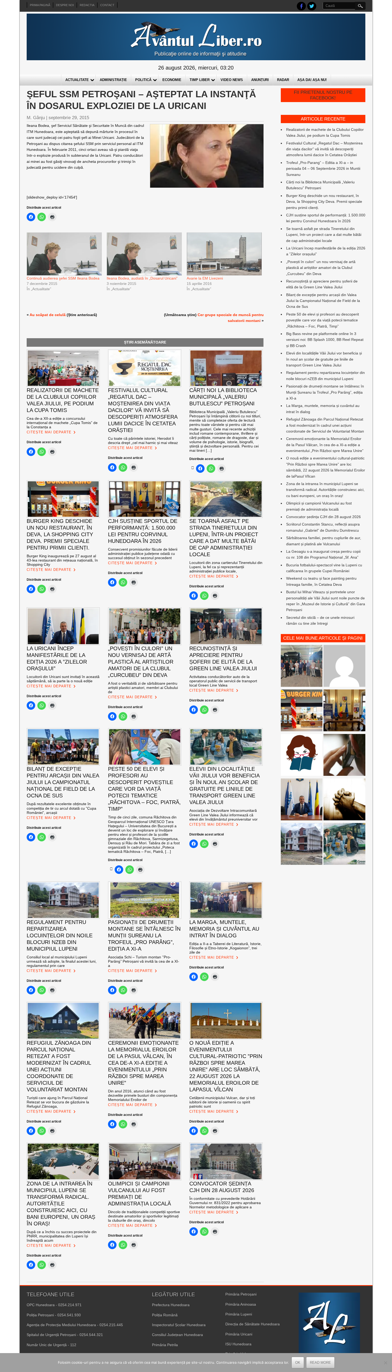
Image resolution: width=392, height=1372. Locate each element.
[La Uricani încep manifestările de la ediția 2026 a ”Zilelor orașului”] (302, 800)
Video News (232, 80)
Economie (171, 80)
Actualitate (77, 80)
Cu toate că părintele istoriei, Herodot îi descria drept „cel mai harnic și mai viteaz (143, 440)
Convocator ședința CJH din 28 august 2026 (323, 517)
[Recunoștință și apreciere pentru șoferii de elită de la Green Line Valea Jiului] (302, 666)
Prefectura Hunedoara (171, 1305)
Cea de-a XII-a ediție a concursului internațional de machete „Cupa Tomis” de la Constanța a (62, 422)
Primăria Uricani (238, 1334)
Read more (320, 1363)
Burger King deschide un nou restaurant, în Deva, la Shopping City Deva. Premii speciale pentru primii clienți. (324, 201)
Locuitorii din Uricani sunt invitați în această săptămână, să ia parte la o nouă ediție (63, 679)
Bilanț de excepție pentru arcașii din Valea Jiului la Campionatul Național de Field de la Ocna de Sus (323, 301)
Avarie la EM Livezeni (205, 278)
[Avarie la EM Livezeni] (224, 254)
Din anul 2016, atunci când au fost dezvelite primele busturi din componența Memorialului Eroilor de (142, 1095)
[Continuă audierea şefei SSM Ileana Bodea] (64, 254)
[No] (385, 1362)
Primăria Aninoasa (240, 1304)
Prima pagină (40, 5)
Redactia (87, 5)
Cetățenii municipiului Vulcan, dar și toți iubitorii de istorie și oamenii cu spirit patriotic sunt (222, 1102)
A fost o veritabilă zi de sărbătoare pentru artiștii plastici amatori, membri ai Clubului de (143, 687)
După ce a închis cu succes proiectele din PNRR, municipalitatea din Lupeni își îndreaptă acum (62, 1236)
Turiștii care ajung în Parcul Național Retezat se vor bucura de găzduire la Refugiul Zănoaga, (58, 1102)
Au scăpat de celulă (48, 315)
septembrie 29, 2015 (69, 117)
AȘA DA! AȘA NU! (312, 80)
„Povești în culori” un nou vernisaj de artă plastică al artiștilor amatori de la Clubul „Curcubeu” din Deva (320, 268)
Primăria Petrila (165, 1345)
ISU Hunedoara (238, 1344)
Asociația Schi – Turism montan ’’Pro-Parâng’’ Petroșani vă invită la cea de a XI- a (143, 961)
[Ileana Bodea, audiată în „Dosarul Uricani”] (144, 254)
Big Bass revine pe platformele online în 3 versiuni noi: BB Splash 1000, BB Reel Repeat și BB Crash (324, 340)
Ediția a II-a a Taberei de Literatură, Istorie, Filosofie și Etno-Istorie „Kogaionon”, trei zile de (225, 948)
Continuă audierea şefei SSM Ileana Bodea (63, 278)
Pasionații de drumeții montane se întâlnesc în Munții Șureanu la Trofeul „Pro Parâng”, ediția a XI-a (325, 392)
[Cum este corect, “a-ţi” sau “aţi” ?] (344, 666)
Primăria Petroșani (241, 1294)
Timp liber (200, 80)
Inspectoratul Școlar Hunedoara (179, 1325)
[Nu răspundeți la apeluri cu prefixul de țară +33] (344, 755)
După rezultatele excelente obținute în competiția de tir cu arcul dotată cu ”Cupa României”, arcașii (61, 808)
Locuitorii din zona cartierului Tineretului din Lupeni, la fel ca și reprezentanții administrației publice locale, (225, 566)
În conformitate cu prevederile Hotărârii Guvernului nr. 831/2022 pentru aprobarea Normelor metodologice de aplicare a (225, 1202)
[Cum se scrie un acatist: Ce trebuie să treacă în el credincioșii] (344, 800)
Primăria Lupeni (238, 1314)
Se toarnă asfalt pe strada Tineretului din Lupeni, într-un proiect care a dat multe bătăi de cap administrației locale (323, 235)
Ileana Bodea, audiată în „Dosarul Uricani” (142, 278)
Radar (283, 80)
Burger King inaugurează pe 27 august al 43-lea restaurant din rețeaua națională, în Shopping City (62, 560)
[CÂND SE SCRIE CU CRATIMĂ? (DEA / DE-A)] (302, 755)
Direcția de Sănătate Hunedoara (252, 1324)
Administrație (113, 80)
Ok (297, 1363)
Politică (143, 80)
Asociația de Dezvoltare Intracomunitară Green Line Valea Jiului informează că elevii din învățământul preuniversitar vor (223, 814)
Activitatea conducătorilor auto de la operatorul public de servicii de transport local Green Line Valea (223, 681)
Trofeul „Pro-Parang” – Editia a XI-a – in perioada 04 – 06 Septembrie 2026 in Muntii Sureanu (323, 168)
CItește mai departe (49, 432)
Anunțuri (260, 80)
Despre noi (65, 5)
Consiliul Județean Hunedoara (177, 1335)
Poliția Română (165, 1315)
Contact (107, 5)
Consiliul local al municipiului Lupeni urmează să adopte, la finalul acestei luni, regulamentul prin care (62, 961)
